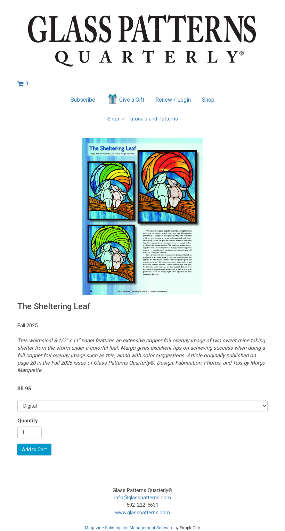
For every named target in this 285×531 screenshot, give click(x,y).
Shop (208, 99)
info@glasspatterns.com (142, 497)
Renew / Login (173, 99)
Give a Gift (131, 99)
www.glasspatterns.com (142, 512)
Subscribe (83, 99)
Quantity (27, 420)
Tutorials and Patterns (153, 119)
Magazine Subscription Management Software (129, 527)
